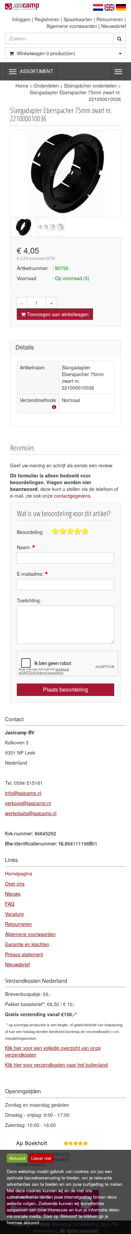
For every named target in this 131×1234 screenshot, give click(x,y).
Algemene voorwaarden (71, 26)
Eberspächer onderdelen (90, 85)
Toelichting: (29, 600)
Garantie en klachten (27, 944)
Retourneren (109, 19)
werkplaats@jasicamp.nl (30, 813)
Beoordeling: (30, 532)
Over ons (15, 883)
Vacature (14, 913)
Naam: (24, 547)
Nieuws (12, 893)
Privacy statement (24, 954)
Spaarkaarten (77, 19)
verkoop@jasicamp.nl (28, 803)
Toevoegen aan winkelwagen (57, 314)
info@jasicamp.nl (23, 793)
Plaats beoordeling (65, 689)
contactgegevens (72, 495)
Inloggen (21, 19)
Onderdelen (46, 85)
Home (21, 85)
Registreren (47, 19)
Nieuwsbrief (113, 26)
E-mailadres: (31, 573)
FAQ (9, 903)
